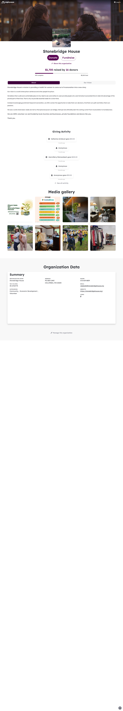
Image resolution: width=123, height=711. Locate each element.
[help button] (119, 707)
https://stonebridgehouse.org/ (91, 291)
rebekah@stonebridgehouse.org (92, 286)
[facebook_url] (80, 296)
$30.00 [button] (69, 175)
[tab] (34, 82)
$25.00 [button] (72, 139)
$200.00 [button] (74, 157)
